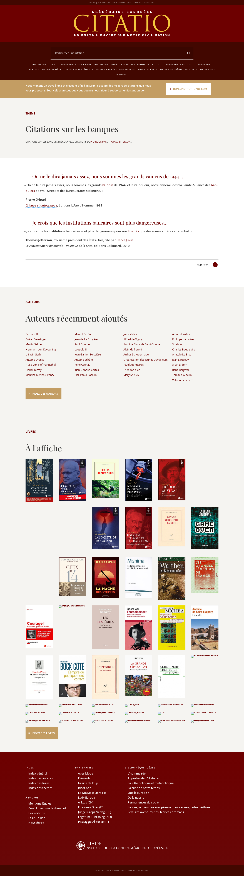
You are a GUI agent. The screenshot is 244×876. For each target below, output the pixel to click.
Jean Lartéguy (180, 359)
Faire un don (36, 818)
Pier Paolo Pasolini (85, 375)
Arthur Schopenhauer (136, 354)
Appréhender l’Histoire (143, 778)
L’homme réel (137, 773)
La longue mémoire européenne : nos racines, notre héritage (169, 807)
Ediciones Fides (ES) (91, 807)
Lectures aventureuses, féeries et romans (156, 812)
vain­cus (107, 185)
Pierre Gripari (98, 141)
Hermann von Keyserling (41, 349)
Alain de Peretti (132, 349)
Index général (37, 773)
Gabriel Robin (146, 69)
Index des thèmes (40, 788)
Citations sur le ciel (43, 64)
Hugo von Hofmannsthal (41, 364)
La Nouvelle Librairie (92, 793)
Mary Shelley (131, 375)
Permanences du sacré (143, 802)
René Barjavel (180, 370)
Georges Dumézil (51, 69)
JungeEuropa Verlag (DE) (94, 812)
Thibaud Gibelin (182, 375)
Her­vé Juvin (124, 240)
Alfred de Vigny (132, 339)
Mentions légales (39, 803)
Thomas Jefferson (119, 141)
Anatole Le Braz (181, 354)
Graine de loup (88, 783)
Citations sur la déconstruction (175, 69)
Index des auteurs (45, 393)
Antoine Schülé (83, 359)
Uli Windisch (33, 354)
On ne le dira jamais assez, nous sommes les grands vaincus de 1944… (107, 176)
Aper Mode (85, 773)
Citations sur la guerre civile (74, 64)
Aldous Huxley (181, 334)
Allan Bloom (179, 364)
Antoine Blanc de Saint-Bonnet (142, 344)
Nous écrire (36, 823)
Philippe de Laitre (183, 339)
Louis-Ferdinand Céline (77, 69)
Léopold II (80, 349)
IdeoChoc (84, 788)
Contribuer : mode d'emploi (47, 808)
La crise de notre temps (144, 788)
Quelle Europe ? (138, 793)
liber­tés (133, 231)
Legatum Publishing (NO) (95, 817)
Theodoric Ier (131, 370)
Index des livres (43, 733)
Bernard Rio (33, 334)
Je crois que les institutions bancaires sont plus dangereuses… (100, 222)
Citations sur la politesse (177, 64)
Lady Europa (86, 798)
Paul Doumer (82, 344)
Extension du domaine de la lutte (140, 64)
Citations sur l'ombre (106, 64)
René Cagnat (82, 364)
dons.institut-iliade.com (190, 89)
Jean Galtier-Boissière (87, 354)
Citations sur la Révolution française (114, 69)
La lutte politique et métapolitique (151, 783)
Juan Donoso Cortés (86, 370)
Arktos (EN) (85, 802)
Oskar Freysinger (36, 339)
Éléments (84, 778)
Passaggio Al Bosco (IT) (93, 822)
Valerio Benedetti (182, 380)
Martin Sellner (34, 344)
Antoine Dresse (35, 359)
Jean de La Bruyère (86, 339)
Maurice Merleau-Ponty (40, 375)
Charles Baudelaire (183, 349)
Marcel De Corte (84, 334)
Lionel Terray (34, 370)
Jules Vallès (130, 334)
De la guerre (136, 798)
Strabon (177, 344)
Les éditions (36, 813)
